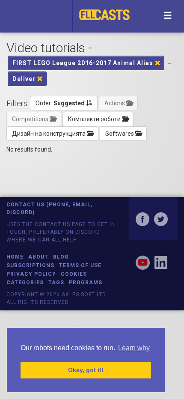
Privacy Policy (31, 274)
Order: (60, 103)
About (38, 257)
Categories (25, 283)
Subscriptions (30, 265)
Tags (56, 283)
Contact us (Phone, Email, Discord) (49, 208)
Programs (85, 283)
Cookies (74, 274)
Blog (61, 257)
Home (15, 257)
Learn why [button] (134, 347)
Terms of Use (80, 265)
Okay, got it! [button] (86, 369)
